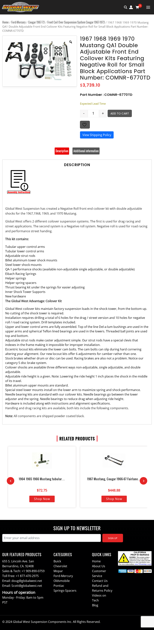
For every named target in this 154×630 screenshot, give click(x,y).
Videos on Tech (99, 597)
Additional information (86, 151)
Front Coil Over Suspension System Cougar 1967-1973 (76, 22)
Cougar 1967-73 (36, 22)
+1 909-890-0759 (33, 571)
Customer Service (99, 573)
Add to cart (119, 113)
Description (62, 151)
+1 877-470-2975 (27, 576)
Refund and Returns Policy (102, 588)
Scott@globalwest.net (26, 586)
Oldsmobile (62, 581)
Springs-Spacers (65, 590)
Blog (95, 605)
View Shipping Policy (96, 135)
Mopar (58, 571)
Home (5, 22)
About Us (98, 566)
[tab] (61, 151)
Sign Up (112, 538)
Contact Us (100, 581)
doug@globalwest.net (26, 581)
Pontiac (59, 586)
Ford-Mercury (18, 22)
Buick (57, 561)
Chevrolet (60, 566)
